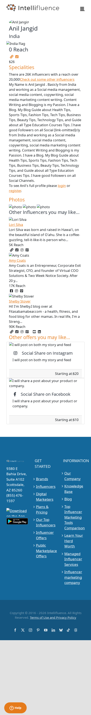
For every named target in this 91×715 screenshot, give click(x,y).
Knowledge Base (73, 489)
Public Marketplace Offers (45, 550)
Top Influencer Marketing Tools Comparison (74, 517)
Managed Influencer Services (73, 559)
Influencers (45, 486)
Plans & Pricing (42, 509)
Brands (42, 478)
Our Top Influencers (45, 522)
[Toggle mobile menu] (82, 8)
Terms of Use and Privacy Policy (53, 617)
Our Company (72, 476)
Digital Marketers (44, 496)
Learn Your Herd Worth (73, 541)
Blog (68, 498)
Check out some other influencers (47, 79)
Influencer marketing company (73, 577)
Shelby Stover (20, 301)
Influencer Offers (45, 535)
